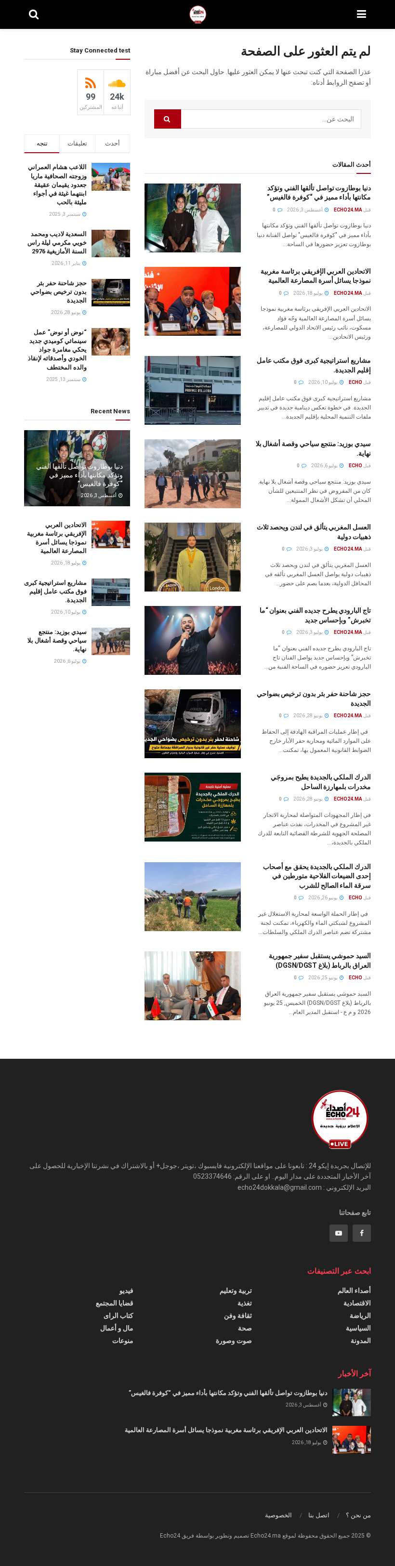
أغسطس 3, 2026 (305, 209)
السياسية (358, 1328)
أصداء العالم (354, 1290)
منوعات (122, 1340)
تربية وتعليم (236, 1290)
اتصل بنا (318, 1515)
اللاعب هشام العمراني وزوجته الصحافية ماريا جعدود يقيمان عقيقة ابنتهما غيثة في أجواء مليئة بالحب (57, 184)
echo (355, 382)
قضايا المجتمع (114, 1303)
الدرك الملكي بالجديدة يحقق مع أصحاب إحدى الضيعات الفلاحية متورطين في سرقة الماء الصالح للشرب (317, 876)
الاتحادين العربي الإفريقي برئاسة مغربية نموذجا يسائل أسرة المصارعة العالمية (226, 1430)
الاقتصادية (357, 1303)
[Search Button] (167, 119)
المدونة (361, 1340)
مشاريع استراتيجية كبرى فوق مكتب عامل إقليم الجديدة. (55, 591)
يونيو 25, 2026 (323, 977)
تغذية (244, 1303)
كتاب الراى (118, 1315)
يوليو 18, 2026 (308, 293)
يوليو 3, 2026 (310, 549)
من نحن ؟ (358, 1515)
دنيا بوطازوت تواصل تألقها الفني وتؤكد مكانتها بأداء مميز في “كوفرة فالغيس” (79, 474)
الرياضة (360, 1315)
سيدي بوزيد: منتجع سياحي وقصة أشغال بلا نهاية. (57, 640)
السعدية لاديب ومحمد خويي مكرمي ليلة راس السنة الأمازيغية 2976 (57, 242)
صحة (245, 1328)
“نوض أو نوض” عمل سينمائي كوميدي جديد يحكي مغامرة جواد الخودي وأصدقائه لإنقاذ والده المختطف (57, 350)
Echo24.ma (348, 209)
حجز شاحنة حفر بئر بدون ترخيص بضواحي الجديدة (58, 291)
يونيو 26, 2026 (323, 897)
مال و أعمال (116, 1328)
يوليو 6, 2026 (325, 465)
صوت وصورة (234, 1340)
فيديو (126, 1290)
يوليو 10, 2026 (323, 382)
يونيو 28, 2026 (308, 715)
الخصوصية (278, 1515)
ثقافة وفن (238, 1315)
